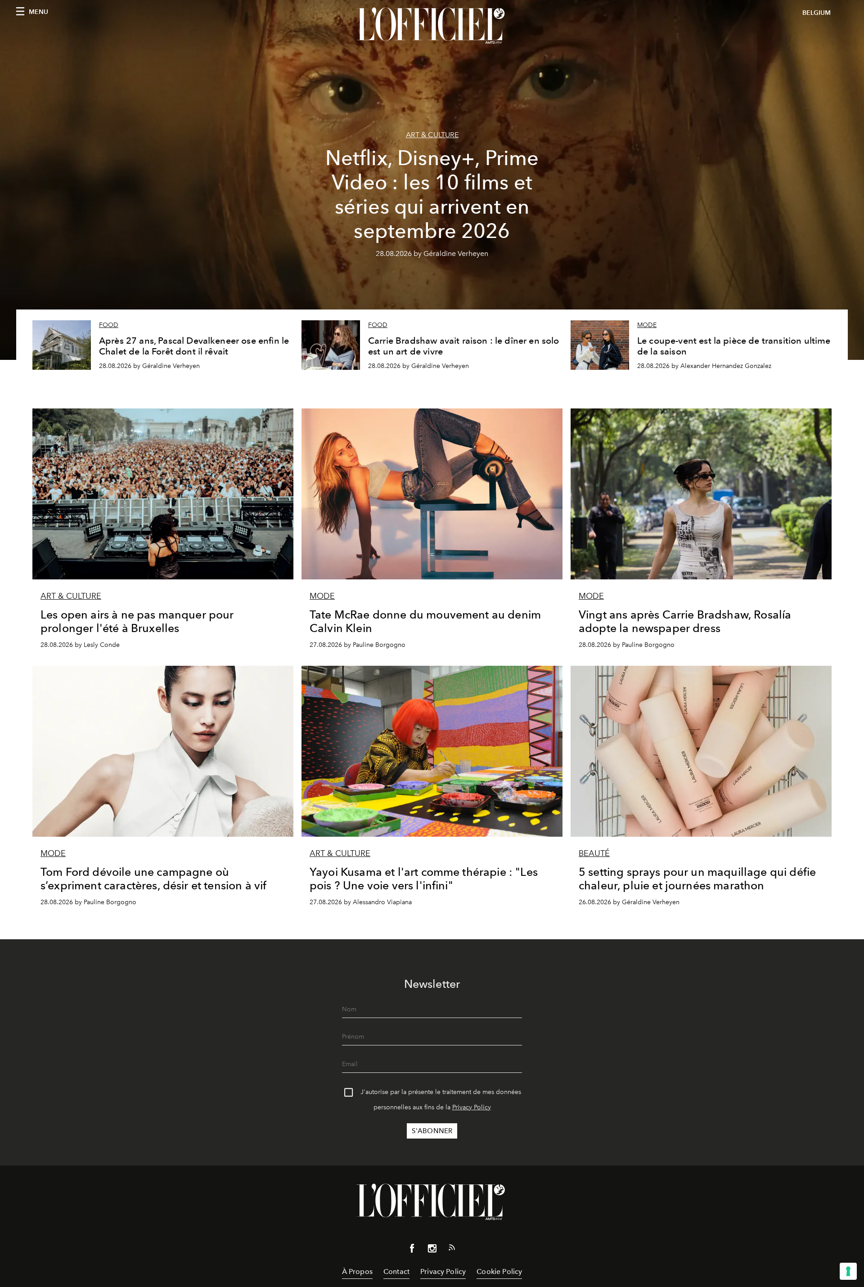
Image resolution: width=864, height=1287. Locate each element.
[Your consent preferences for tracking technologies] (848, 1271)
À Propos (357, 1271)
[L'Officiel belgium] (432, 25)
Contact (396, 1271)
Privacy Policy (471, 1107)
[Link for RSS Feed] (451, 1249)
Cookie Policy (499, 1271)
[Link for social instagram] (432, 1250)
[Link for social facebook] (412, 1250)
